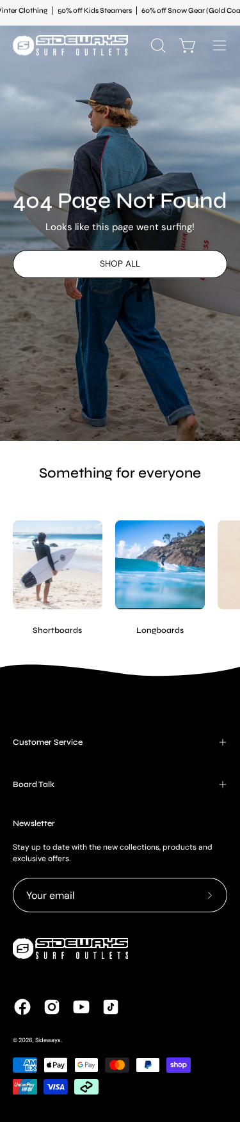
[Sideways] (70, 45)
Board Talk (33, 784)
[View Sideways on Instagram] (51, 1007)
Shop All (120, 263)
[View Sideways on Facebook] (22, 1007)
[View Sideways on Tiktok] (110, 1007)
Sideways (48, 1040)
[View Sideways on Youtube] (81, 1007)
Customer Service (48, 742)
